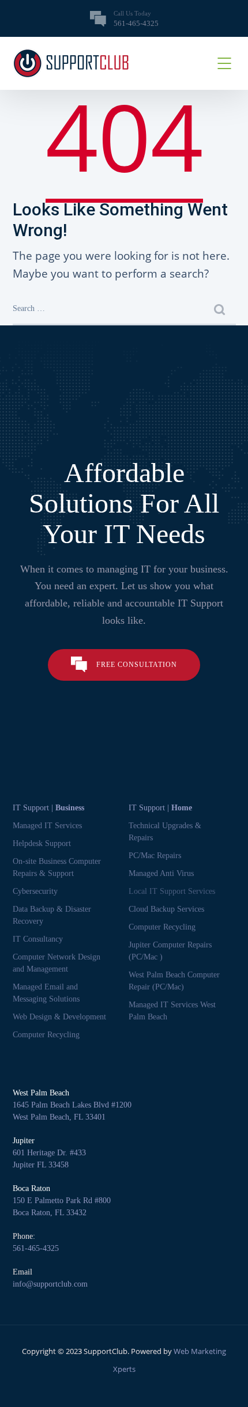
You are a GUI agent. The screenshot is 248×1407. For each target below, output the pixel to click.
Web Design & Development (59, 1016)
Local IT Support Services (172, 891)
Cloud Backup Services (166, 909)
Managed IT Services (47, 825)
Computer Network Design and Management (56, 963)
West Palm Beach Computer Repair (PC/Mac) (174, 980)
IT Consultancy (38, 939)
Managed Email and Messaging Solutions (46, 993)
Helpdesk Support (42, 843)
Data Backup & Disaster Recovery (52, 915)
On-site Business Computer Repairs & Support (57, 867)
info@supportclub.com (50, 1284)
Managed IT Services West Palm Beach (172, 1010)
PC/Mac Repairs (155, 855)
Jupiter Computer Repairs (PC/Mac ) (170, 950)
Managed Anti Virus (161, 873)
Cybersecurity (35, 891)
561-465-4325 (36, 1248)
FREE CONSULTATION (136, 665)
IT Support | (48, 807)
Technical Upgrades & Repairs (165, 831)
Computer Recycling (46, 1034)
